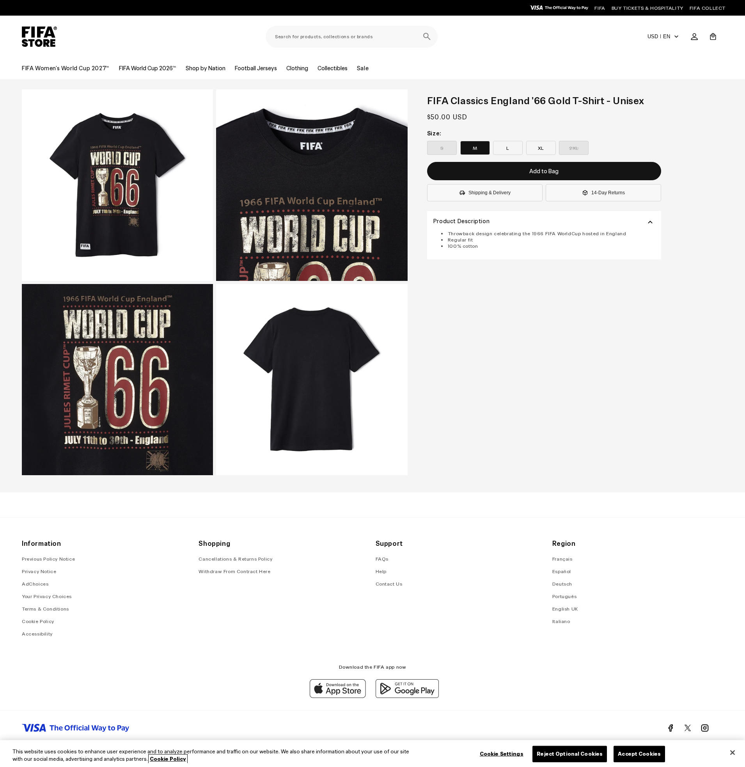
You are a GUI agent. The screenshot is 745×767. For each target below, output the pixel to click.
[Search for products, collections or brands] (426, 36)
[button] (713, 36)
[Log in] (694, 36)
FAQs (382, 559)
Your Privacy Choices (47, 596)
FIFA (599, 8)
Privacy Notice (39, 571)
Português (564, 596)
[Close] (732, 752)
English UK (565, 609)
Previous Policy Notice (48, 559)
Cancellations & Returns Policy (235, 559)
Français (562, 559)
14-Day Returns (608, 192)
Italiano (561, 621)
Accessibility (37, 634)
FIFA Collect (707, 8)
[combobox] (352, 37)
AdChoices (35, 584)
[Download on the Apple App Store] (337, 696)
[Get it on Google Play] (407, 696)
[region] (372, 753)
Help (381, 571)
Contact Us (389, 584)
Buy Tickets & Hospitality (647, 8)
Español (561, 571)
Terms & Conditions (45, 609)
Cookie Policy (38, 621)
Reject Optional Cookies (570, 754)
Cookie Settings (501, 754)
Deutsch (562, 584)
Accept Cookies (639, 754)
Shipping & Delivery (489, 192)
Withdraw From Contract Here (234, 571)
